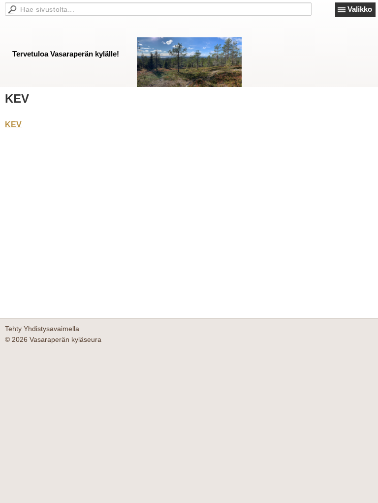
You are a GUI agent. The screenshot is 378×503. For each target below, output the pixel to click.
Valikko (359, 9)
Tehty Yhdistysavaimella (42, 329)
